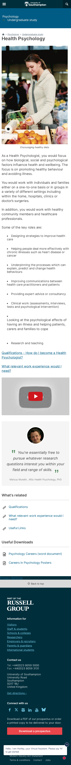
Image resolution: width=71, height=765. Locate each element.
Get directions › (17, 693)
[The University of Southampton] (35, 4)
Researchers (14, 637)
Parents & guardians (19, 645)
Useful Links (17, 528)
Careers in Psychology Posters (30, 562)
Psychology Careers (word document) (35, 553)
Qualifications (18, 507)
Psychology (10, 16)
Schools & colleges (19, 633)
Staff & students (17, 628)
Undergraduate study (22, 20)
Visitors (12, 624)
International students (20, 649)
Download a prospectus (34, 731)
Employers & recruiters (21, 641)
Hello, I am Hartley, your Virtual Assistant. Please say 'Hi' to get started (34, 750)
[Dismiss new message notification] (67, 745)
